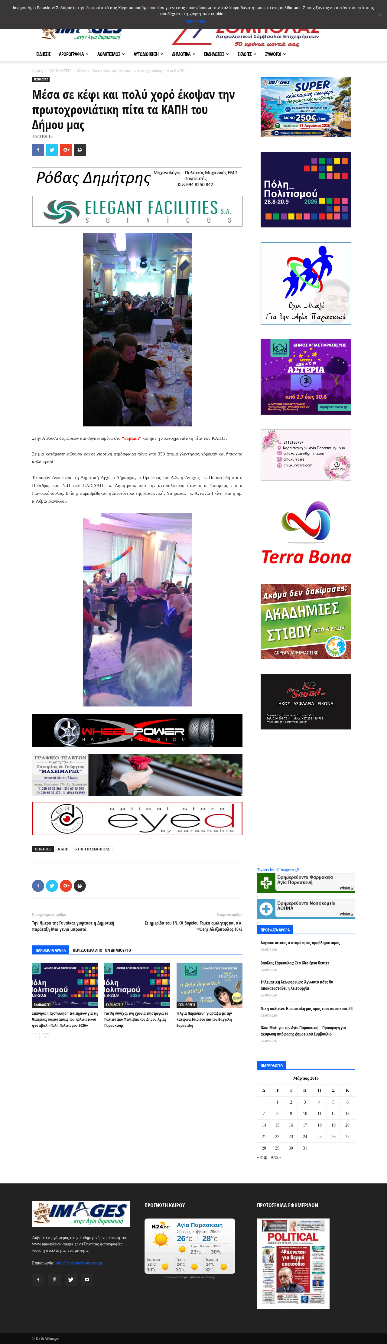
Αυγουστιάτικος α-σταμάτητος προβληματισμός (300, 942)
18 (319, 1125)
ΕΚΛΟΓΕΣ (245, 54)
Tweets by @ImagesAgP (278, 870)
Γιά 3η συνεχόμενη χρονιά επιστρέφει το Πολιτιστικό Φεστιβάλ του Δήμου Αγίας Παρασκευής (136, 1019)
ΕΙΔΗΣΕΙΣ (43, 54)
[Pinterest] (54, 1280)
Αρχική (37, 71)
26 (333, 1136)
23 (291, 1136)
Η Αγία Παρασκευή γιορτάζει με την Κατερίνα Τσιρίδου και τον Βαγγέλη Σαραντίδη (204, 1019)
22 (277, 1136)
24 (305, 1136)
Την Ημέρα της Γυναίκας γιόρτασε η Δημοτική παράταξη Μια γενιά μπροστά (73, 926)
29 (277, 1148)
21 (264, 1136)
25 (319, 1136)
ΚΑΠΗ (63, 849)
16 (291, 1125)
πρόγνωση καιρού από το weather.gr (189, 1277)
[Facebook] (38, 1280)
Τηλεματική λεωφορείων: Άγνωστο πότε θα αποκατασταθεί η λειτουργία (297, 985)
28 (264, 1148)
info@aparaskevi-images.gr (79, 1263)
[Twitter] (71, 1280)
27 (347, 1136)
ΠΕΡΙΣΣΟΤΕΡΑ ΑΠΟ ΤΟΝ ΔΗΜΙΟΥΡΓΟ (102, 950)
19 (333, 1125)
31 (305, 1148)
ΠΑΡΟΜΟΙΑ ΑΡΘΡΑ (51, 950)
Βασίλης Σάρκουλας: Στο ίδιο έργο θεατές (295, 963)
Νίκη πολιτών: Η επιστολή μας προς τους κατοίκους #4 (307, 1008)
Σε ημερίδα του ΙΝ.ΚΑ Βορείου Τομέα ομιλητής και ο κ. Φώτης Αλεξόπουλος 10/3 (193, 926)
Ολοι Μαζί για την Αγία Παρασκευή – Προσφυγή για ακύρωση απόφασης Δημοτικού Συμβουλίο (303, 1031)
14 (264, 1125)
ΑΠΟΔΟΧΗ (195, 21)
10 (305, 1113)
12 (333, 1113)
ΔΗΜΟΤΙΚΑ (181, 54)
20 (347, 1125)
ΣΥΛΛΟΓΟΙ (273, 54)
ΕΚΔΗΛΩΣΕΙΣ (214, 54)
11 (319, 1113)
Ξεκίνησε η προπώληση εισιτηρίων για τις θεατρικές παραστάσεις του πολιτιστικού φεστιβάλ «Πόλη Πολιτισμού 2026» (65, 1019)
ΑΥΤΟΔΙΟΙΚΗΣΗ (146, 54)
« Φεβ (262, 1157)
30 (291, 1148)
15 (277, 1125)
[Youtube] (87, 1280)
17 (305, 1125)
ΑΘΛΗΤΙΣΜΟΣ (108, 54)
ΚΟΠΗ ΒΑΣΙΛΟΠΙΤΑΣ (92, 849)
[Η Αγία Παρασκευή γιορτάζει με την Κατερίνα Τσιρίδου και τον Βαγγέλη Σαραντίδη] (209, 985)
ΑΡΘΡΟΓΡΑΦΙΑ (71, 54)
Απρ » (276, 1157)
